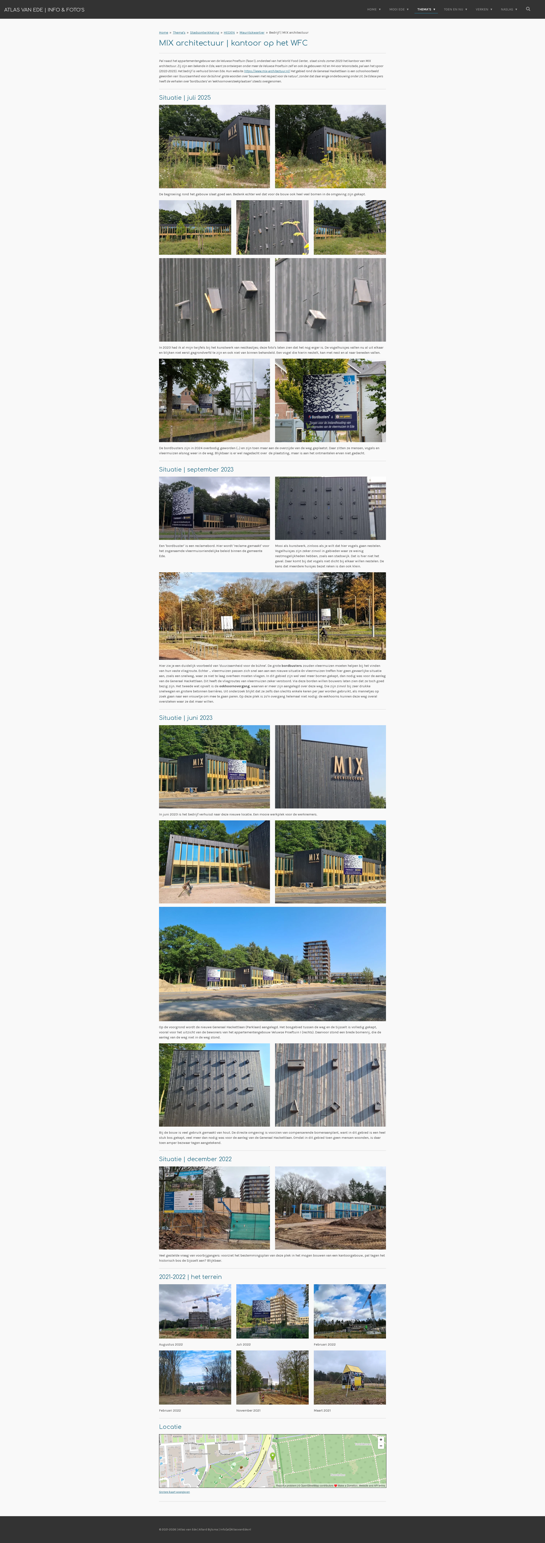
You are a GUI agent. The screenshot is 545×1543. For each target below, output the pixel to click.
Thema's (179, 32)
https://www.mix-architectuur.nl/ (267, 71)
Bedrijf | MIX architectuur (288, 32)
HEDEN (229, 32)
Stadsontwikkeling (204, 32)
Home (163, 32)
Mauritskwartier (252, 32)
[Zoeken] (528, 9)
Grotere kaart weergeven (174, 1492)
